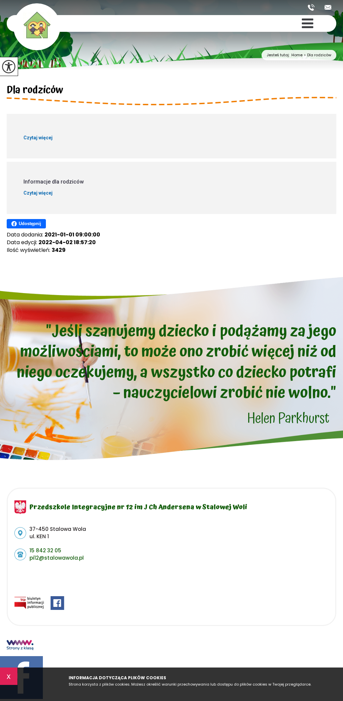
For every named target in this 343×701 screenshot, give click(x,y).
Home (296, 55)
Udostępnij (30, 223)
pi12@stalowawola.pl (328, 7)
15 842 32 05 (314, 7)
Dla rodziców (317, 55)
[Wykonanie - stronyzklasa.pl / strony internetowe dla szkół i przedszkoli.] (20, 645)
